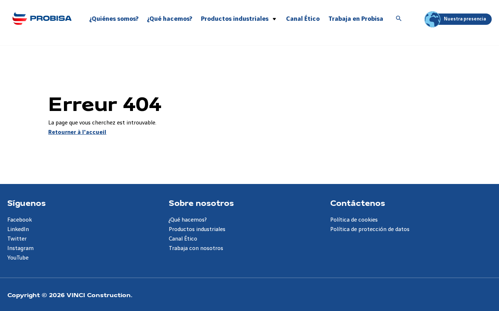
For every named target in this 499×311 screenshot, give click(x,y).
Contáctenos (357, 203)
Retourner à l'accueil (77, 132)
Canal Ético (303, 18)
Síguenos (26, 203)
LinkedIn (18, 229)
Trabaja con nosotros (196, 248)
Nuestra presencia (465, 19)
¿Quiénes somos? (113, 18)
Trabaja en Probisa (355, 18)
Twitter (17, 239)
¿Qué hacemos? (169, 18)
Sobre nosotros (201, 203)
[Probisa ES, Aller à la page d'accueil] (41, 18)
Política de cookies (354, 220)
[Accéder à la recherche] (399, 19)
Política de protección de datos (370, 229)
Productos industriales (234, 18)
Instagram (20, 248)
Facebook (19, 220)
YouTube (17, 258)
